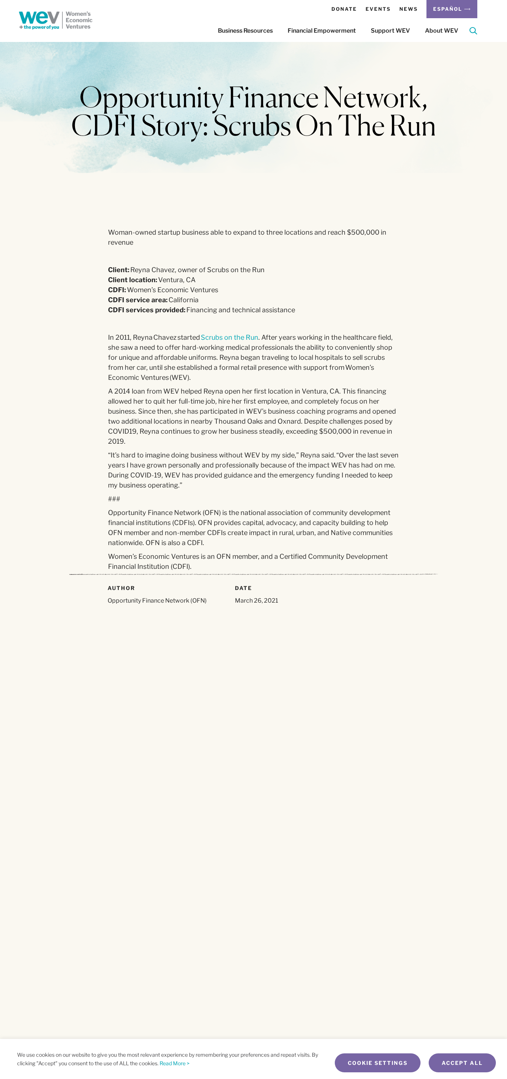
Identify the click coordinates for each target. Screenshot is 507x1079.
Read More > (175, 1063)
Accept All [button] (462, 1063)
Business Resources (245, 30)
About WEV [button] (441, 30)
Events (378, 9)
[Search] (473, 32)
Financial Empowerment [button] (322, 30)
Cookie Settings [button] (378, 1063)
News (408, 9)
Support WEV (390, 30)
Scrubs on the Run (229, 337)
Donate (344, 9)
